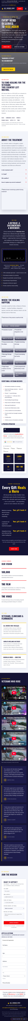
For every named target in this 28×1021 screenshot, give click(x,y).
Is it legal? (4, 174)
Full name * (6, 888)
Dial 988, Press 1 (12, 5)
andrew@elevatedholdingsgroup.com (10, 1007)
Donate (19, 8)
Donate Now (7, 46)
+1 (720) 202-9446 (22, 1007)
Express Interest (14, 922)
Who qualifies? (5, 178)
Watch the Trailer (8, 69)
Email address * (7, 894)
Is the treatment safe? (7, 170)
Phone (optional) (8, 900)
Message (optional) (8, 911)
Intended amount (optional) (10, 905)
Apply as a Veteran (19, 46)
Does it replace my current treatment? (11, 182)
